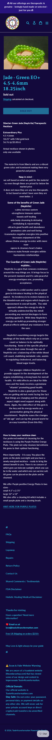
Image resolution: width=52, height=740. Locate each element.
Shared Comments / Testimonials (23, 581)
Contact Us (11, 573)
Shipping (7, 99)
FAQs (8, 534)
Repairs (9, 557)
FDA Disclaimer (14, 589)
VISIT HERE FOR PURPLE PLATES (19, 506)
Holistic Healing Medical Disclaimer (24, 597)
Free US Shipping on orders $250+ (22, 633)
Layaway (10, 550)
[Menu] (47, 22)
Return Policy (12, 565)
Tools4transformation (21, 730)
